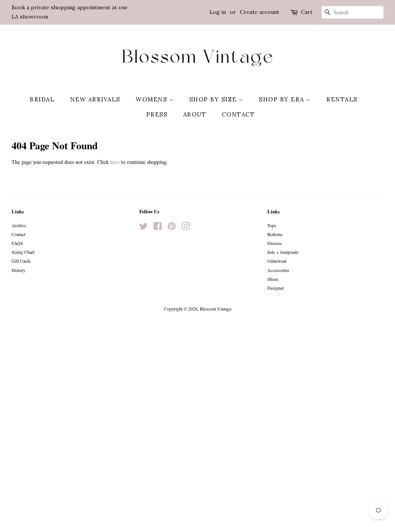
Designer (275, 288)
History (18, 270)
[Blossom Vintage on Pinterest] (171, 228)
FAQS (17, 243)
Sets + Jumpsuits (283, 252)
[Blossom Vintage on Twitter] (143, 228)
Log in (217, 11)
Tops (271, 225)
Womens (152, 99)
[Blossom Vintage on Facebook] (157, 228)
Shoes (273, 279)
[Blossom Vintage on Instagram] (185, 228)
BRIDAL (42, 99)
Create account (259, 11)
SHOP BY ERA (282, 99)
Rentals (342, 99)
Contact (238, 114)
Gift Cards (21, 261)
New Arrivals (95, 99)
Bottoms (275, 234)
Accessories (278, 270)
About (194, 114)
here (115, 162)
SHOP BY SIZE (214, 99)
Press (157, 114)
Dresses (274, 243)
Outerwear (277, 261)
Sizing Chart (23, 252)
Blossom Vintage (215, 309)
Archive (19, 225)
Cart (306, 11)
